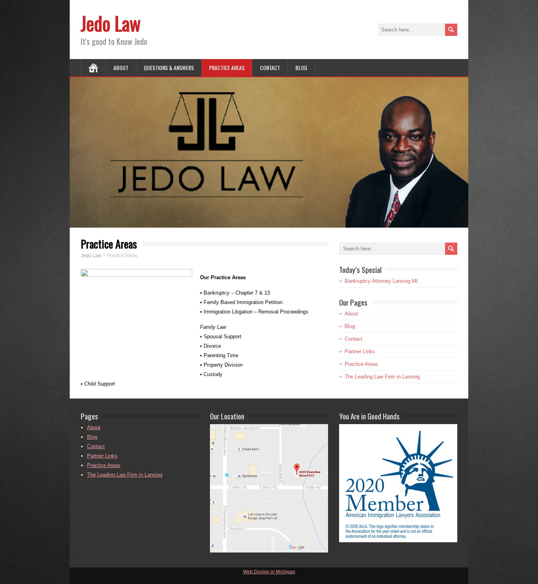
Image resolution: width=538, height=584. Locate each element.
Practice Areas (227, 67)
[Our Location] (269, 550)
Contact (270, 67)
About (120, 67)
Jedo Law (111, 23)
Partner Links (360, 351)
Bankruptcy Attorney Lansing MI (381, 281)
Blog (301, 67)
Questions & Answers (169, 67)
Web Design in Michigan (269, 572)
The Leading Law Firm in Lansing (382, 377)
